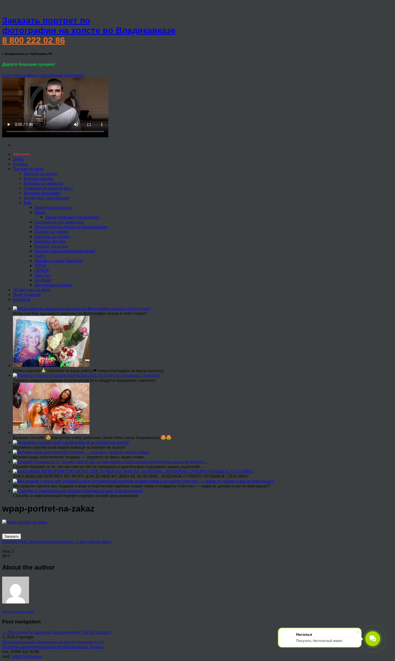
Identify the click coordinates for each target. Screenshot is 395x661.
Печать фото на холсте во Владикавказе (70, 226)
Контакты (22, 299)
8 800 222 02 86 (33, 40)
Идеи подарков (27, 294)
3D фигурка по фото (31, 289)
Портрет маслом (38, 178)
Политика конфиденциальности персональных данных (52, 646)
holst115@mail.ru (27, 656)
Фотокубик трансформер (46, 197)
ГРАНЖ (41, 270)
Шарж (40, 212)
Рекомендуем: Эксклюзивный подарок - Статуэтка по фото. (57, 541)
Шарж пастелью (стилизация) (72, 217)
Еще (27, 202)
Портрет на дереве (51, 231)
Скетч (39, 255)
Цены (18, 159)
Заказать (11, 536)
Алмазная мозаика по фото (48, 188)
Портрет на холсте (40, 173)
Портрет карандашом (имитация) (64, 251)
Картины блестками (42, 193)
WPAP (40, 265)
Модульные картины (53, 285)
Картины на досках (52, 236)
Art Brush (42, 280)
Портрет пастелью (51, 246)
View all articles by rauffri (18, 611)
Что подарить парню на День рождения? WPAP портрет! (57, 632)
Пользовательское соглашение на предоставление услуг (53, 641)
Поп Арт (42, 275)
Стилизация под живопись (59, 222)
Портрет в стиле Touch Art (58, 260)
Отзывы (20, 164)
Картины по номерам (43, 183)
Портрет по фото (28, 168)
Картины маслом (50, 241)
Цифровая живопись (53, 207)
